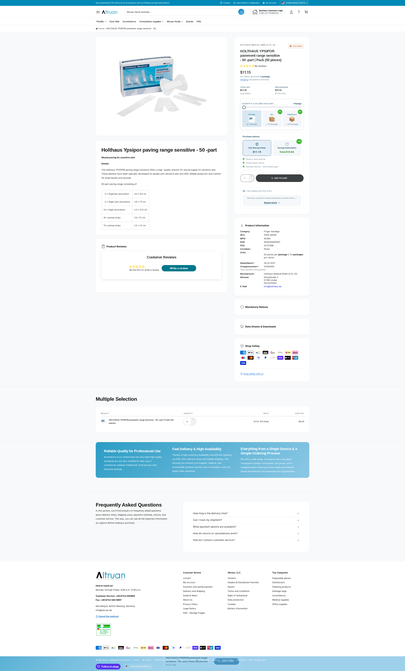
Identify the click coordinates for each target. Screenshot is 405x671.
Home (101, 28)
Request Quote (270, 203)
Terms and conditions (238, 591)
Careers (232, 578)
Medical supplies (280, 599)
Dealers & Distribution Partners (243, 582)
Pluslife (100, 21)
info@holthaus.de (272, 286)
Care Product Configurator (247, 3)
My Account (271, 3)
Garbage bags (279, 591)
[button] (98, 12)
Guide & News (190, 595)
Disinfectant (278, 582)
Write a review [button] (179, 268)
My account (189, 582)
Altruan (105, 660)
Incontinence (279, 595)
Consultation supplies (150, 21)
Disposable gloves (281, 578)
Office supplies (279, 604)
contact (187, 578)
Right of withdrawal (237, 595)
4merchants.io (124, 660)
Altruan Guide (174, 21)
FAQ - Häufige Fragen (194, 613)
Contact (226, 3)
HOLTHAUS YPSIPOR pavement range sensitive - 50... (131, 28)
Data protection (236, 599)
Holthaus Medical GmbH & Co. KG (257, 45)
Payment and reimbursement (198, 587)
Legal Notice (189, 608)
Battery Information (238, 608)
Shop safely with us (253, 373)
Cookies (232, 604)
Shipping (244, 79)
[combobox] (184, 12)
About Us (187, 599)
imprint (231, 587)
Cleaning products (281, 587)
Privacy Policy (190, 604)
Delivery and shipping (194, 591)
